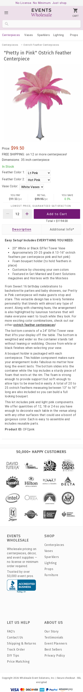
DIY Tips (13, 655)
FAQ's (11, 631)
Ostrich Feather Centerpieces (41, 44)
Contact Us (15, 637)
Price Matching (18, 661)
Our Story (51, 631)
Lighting (58, 35)
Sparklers (43, 35)
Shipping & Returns (21, 643)
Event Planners (55, 643)
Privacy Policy (54, 655)
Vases (28, 35)
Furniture (51, 575)
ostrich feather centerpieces (34, 325)
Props (74, 35)
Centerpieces (11, 35)
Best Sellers (53, 649)
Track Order (16, 649)
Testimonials (53, 637)
